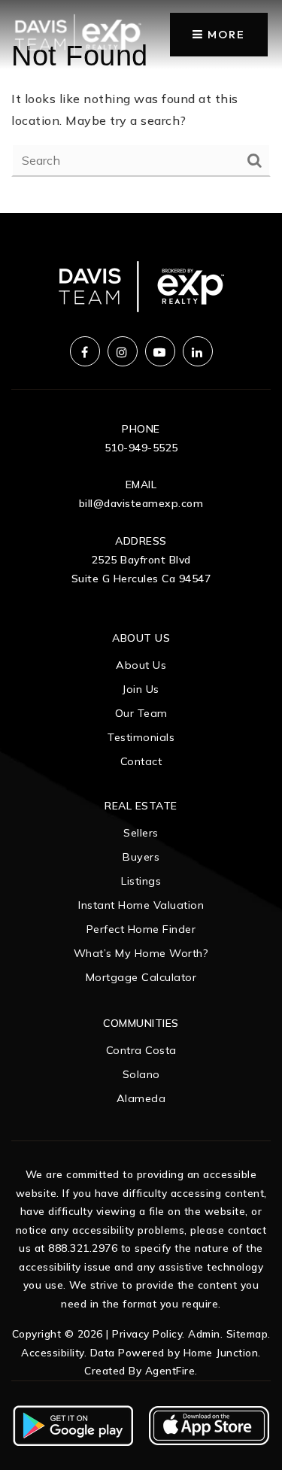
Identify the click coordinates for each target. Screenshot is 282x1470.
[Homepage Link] (77, 33)
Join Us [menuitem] (141, 689)
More (224, 34)
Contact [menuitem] (141, 761)
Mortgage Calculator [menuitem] (141, 977)
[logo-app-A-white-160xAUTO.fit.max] (209, 1424)
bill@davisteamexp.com (141, 503)
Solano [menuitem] (141, 1074)
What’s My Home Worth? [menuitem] (141, 953)
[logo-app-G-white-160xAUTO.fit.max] (73, 1424)
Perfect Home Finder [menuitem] (141, 929)
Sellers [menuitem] (141, 833)
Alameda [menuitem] (141, 1098)
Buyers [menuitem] (141, 857)
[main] (141, 106)
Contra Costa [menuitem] (141, 1050)
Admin (204, 1333)
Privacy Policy (147, 1333)
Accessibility (52, 1352)
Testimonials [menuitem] (141, 737)
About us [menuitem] (141, 665)
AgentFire (170, 1370)
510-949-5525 (141, 447)
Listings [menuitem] (141, 881)
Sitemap (247, 1333)
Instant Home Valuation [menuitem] (141, 905)
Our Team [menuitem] (141, 713)
